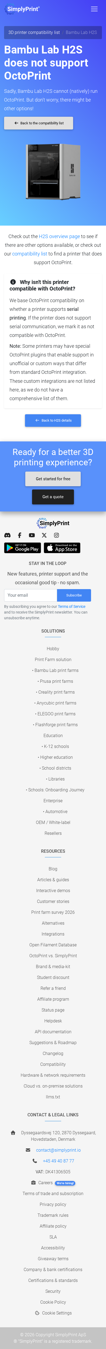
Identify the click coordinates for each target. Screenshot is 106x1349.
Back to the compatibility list (42, 123)
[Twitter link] (44, 535)
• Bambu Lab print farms (55, 670)
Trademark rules (53, 1215)
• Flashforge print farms (55, 724)
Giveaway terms (53, 1258)
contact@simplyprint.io (58, 1150)
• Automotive (55, 811)
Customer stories (53, 901)
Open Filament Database (53, 944)
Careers (55, 1182)
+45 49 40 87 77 (58, 1161)
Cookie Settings (56, 1313)
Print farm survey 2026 (53, 912)
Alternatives (53, 923)
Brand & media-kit (53, 966)
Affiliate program (53, 999)
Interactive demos (53, 890)
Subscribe (74, 595)
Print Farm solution (53, 659)
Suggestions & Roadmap (53, 1042)
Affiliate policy (53, 1226)
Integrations (53, 934)
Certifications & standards (53, 1280)
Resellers (53, 833)
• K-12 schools (55, 746)
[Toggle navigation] (94, 9)
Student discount (53, 977)
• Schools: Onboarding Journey (55, 789)
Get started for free (53, 478)
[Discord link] (7, 535)
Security (53, 1291)
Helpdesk (53, 1020)
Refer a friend (53, 988)
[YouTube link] (32, 535)
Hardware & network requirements (53, 1075)
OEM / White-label (53, 822)
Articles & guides (53, 879)
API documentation (53, 1031)
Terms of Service (71, 606)
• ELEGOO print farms (55, 713)
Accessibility (53, 1247)
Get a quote (53, 496)
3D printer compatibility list (34, 32)
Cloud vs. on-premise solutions (53, 1086)
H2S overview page (59, 236)
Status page (53, 1010)
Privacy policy (53, 1204)
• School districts (55, 768)
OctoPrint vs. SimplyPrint (53, 955)
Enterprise (53, 800)
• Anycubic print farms (55, 703)
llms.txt (53, 1097)
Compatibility (53, 1064)
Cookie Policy (53, 1302)
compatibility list (29, 254)
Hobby (53, 648)
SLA (53, 1237)
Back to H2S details (56, 420)
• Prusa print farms (55, 681)
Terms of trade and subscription (53, 1193)
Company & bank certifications (53, 1269)
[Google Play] (22, 547)
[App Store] (62, 547)
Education (53, 735)
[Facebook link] (19, 535)
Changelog (53, 1053)
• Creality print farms (55, 692)
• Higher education (55, 757)
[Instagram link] (56, 535)
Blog (53, 868)
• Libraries (55, 779)
